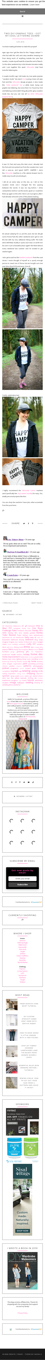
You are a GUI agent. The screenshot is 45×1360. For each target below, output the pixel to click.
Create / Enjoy (16, 1354)
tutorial (30, 680)
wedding (29, 682)
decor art (5, 647)
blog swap (39, 640)
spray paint (14, 676)
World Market (22, 962)
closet (9, 644)
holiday (26, 654)
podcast (5, 668)
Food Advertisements (22, 902)
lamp (14, 659)
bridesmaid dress (30, 642)
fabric (10, 649)
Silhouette (30, 67)
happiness (39, 652)
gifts (27, 652)
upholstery (39, 680)
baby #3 (40, 637)
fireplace (25, 649)
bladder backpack (26, 257)
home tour (24, 657)
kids (41, 657)
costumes (22, 644)
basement (6, 640)
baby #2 (33, 637)
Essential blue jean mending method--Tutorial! (29, 1068)
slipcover (39, 673)
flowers (36, 649)
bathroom (14, 640)
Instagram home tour (22, 628)
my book (10, 661)
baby (27, 637)
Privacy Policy (22, 1313)
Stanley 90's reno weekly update (21, 633)
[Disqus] (22, 565)
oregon (9, 664)
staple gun (28, 676)
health (13, 654)
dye (32, 647)
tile (36, 678)
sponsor (6, 675)
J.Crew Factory (23, 971)
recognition (6, 671)
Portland (21, 630)
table (4, 678)
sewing (26, 670)
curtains (40, 644)
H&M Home (22, 945)
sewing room (21, 673)
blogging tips (13, 642)
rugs (20, 671)
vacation (5, 683)
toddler (40, 678)
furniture (5, 652)
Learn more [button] (34, 5)
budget (40, 642)
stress (40, 676)
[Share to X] (24, 523)
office (4, 664)
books (21, 642)
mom (8, 701)
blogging (5, 642)
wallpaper (20, 683)
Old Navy (22, 977)
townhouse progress (10, 680)
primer (22, 668)
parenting (31, 664)
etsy (41, 647)
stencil (35, 676)
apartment (5, 637)
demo (11, 647)
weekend (16, 685)
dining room (18, 647)
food (41, 649)
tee (8, 678)
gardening (20, 652)
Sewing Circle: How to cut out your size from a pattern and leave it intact (29, 1082)
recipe (40, 668)
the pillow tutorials (19, 678)
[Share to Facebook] (28, 523)
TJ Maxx (22, 954)
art (11, 637)
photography (38, 666)
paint (25, 663)
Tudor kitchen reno (25, 635)
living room (26, 659)
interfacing (31, 657)
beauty (21, 640)
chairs (4, 644)
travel (24, 680)
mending (34, 659)
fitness (31, 649)
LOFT (22, 973)
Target (22, 951)
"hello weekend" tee (14, 85)
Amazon (23, 940)
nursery (40, 661)
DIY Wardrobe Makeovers (11, 626)
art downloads (18, 637)
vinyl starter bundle (25, 493)
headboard (6, 654)
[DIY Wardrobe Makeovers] (23, 1289)
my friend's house (20, 661)
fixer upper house (16, 703)
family (16, 649)
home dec (37, 654)
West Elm (22, 960)
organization (17, 664)
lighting (18, 659)
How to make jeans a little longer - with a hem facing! (29, 1035)
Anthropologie (22, 943)
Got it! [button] (22, 11)
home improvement (11, 656)
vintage (12, 682)
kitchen (5, 659)
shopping (31, 673)
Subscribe (22, 884)
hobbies (19, 654)
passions (19, 666)
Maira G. (38, 1354)
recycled (14, 671)
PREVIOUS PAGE (10, 603)
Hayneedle (22, 947)
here (24, 79)
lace (9, 659)
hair (32, 652)
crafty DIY (31, 644)
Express (22, 969)
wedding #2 (38, 683)
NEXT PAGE (37, 603)
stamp (22, 676)
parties (12, 666)
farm (20, 649)
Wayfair (22, 958)
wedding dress (7, 685)
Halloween (31, 626)
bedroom (29, 639)
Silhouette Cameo (29, 490)
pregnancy (14, 668)
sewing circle (37, 671)
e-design (36, 647)
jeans (37, 657)
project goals (30, 668)
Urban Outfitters (22, 956)
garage (13, 652)
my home (32, 661)
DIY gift (24, 626)
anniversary (38, 635)
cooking (15, 644)
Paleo (14, 630)
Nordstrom (22, 975)
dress (27, 646)
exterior (5, 649)
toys (20, 680)
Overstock (22, 949)
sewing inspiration (9, 673)
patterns (27, 666)
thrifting (30, 678)
